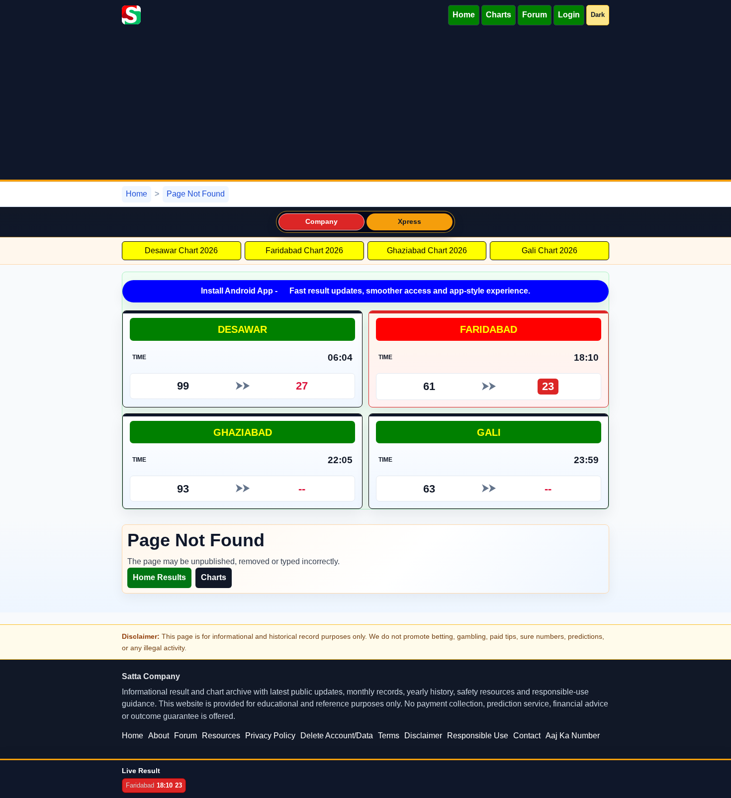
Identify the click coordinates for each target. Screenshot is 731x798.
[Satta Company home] (131, 14)
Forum (534, 14)
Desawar (242, 329)
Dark (598, 14)
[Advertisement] (365, 105)
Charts (498, 14)
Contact (527, 735)
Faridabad (488, 329)
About (158, 735)
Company (321, 221)
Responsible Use (477, 735)
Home (464, 14)
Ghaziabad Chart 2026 (427, 250)
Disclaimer (423, 735)
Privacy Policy (270, 735)
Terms (388, 735)
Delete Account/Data (336, 735)
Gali (489, 432)
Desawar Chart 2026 (181, 250)
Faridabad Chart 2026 (304, 250)
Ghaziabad (242, 432)
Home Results (159, 577)
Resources (221, 735)
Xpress (410, 221)
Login (569, 14)
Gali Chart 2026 (549, 250)
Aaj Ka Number (573, 735)
